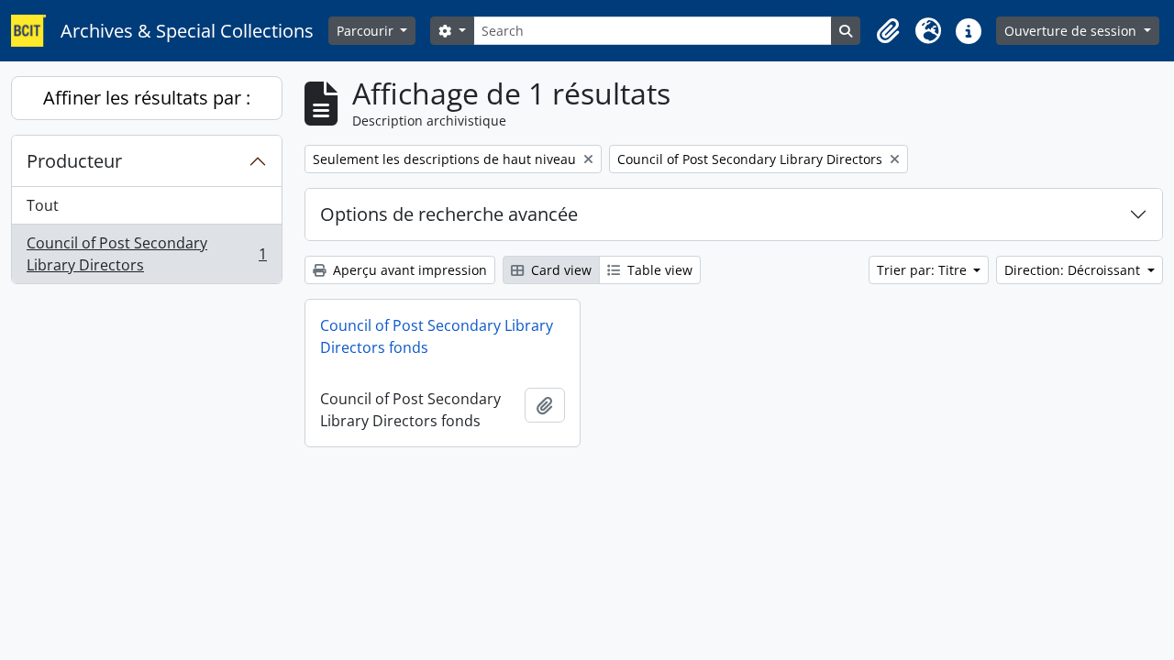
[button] (888, 31)
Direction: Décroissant (1074, 270)
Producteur (74, 160)
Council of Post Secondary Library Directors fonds (436, 336)
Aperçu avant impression (408, 270)
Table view (658, 270)
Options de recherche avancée (449, 214)
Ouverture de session (1072, 30)
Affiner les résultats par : (146, 97)
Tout (43, 205)
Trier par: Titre (923, 270)
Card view (559, 270)
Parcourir (367, 30)
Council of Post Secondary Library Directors (146, 254)
